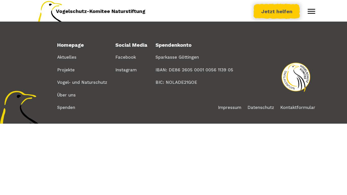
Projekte (66, 69)
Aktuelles (66, 57)
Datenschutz (260, 107)
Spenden (66, 107)
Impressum (229, 107)
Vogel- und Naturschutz (82, 82)
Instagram (126, 69)
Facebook (125, 57)
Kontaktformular (297, 107)
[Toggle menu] (311, 11)
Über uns (66, 95)
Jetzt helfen (276, 11)
